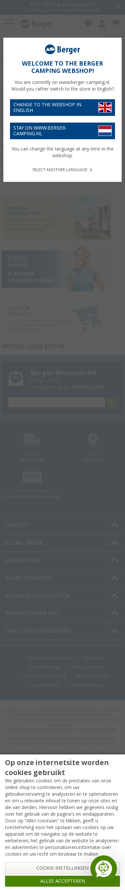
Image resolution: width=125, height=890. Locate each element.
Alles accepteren (62, 881)
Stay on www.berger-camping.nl (40, 130)
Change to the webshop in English (47, 107)
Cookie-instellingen (62, 868)
